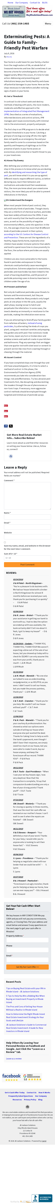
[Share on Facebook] (6, 426)
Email (7, 522)
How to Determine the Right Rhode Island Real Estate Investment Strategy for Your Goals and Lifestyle (25, 1017)
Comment (9, 480)
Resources (17, 1099)
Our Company (21, 2)
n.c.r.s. (9, 56)
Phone (9, 945)
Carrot (44, 1141)
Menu (48, 24)
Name (7, 512)
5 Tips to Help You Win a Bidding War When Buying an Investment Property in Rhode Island (25, 999)
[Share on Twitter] (11, 426)
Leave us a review (14, 1058)
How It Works (44, 1092)
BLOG (44, 2)
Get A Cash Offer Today (15, 1092)
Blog (40, 1099)
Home (10, 2)
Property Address (15, 935)
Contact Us (35, 2)
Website (8, 532)
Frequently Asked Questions (20, 1096)
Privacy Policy (30, 1099)
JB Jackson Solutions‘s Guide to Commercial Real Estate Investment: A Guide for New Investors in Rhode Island (26, 1028)
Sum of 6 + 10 (10, 553)
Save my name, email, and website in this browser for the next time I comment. (27, 547)
